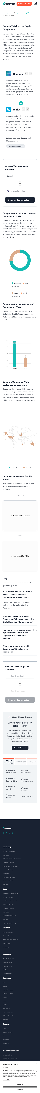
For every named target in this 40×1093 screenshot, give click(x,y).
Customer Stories (7, 962)
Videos (5, 1005)
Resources (7, 978)
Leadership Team (7, 1032)
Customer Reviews (8, 966)
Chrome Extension (8, 905)
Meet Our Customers (8, 959)
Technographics (8, 13)
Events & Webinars (8, 1012)
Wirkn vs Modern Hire (26, 771)
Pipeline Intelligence (8, 881)
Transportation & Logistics (10, 939)
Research (5, 997)
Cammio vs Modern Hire (11, 771)
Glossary (5, 1019)
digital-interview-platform (24, 13)
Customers (7, 954)
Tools (4, 1001)
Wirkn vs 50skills (24, 789)
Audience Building (8, 870)
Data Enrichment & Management (12, 859)
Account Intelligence (8, 897)
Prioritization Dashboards (10, 901)
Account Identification (9, 851)
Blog (4, 982)
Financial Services (8, 936)
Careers (5, 1036)
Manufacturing (7, 943)
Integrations (6, 884)
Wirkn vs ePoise (27, 796)
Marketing (7, 847)
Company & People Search (10, 894)
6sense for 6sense (8, 990)
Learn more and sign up (9, 923)
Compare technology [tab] (8, 761)
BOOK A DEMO (24, 4)
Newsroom (6, 1039)
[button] (15, 146)
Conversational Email (9, 877)
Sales (5, 889)
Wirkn (16, 109)
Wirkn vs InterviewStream (27, 780)
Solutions (6, 928)
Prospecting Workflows (9, 916)
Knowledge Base (7, 973)
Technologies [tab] (20, 761)
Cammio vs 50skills (10, 787)
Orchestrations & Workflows (11, 866)
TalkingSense (6, 1008)
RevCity (5, 970)
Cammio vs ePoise (10, 796)
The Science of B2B (8, 1016)
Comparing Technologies (10, 1059)
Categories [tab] (33, 761)
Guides (5, 986)
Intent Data (6, 855)
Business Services (8, 932)
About (4, 1028)
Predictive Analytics (8, 862)
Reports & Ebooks (8, 994)
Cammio (18, 74)
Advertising (6, 873)
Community (6, 1043)
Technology (6, 947)
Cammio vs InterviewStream (12, 779)
